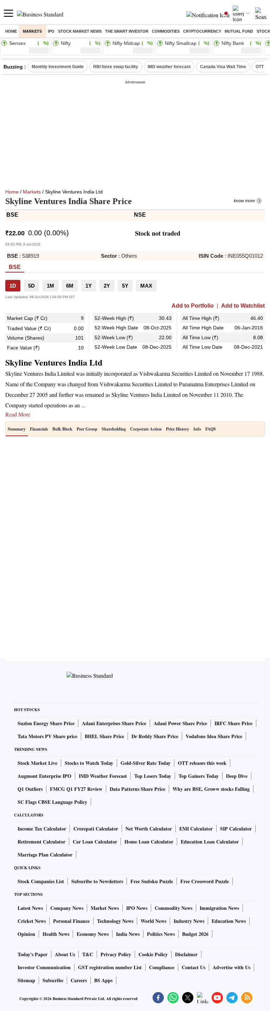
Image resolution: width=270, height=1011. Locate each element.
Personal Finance (71, 921)
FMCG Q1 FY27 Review (76, 789)
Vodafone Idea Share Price (214, 736)
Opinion (26, 934)
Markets (32, 31)
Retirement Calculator (41, 841)
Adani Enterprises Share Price (114, 723)
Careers (79, 980)
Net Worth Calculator (149, 828)
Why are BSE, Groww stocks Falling (211, 789)
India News (128, 934)
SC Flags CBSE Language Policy (52, 802)
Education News (229, 921)
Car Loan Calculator (95, 841)
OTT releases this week (202, 763)
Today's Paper (32, 954)
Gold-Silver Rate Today (146, 763)
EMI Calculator (196, 828)
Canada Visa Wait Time (223, 66)
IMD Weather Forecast (103, 776)
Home (11, 31)
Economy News (93, 934)
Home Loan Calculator (148, 841)
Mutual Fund (239, 31)
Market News (105, 908)
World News (153, 921)
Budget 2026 (195, 934)
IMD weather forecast (169, 66)
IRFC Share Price (233, 723)
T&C (87, 954)
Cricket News (32, 921)
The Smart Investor (126, 31)
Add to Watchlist (243, 305)
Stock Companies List (41, 881)
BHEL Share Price (104, 736)
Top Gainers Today (199, 776)
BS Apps (103, 980)
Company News (66, 908)
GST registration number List (110, 967)
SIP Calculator (236, 828)
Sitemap (26, 980)
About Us (65, 954)
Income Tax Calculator (42, 828)
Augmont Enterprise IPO (44, 776)
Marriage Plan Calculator (45, 854)
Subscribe (53, 980)
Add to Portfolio (193, 305)
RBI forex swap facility (115, 66)
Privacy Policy (116, 954)
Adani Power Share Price (180, 723)
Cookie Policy (153, 954)
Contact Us (193, 967)
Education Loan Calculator (210, 841)
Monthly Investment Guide (58, 66)
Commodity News (173, 908)
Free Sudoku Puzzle (151, 881)
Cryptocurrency (202, 31)
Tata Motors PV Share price (47, 736)
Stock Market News (80, 31)
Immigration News (219, 908)
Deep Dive (237, 776)
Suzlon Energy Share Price (46, 723)
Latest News (30, 908)
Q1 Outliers (30, 789)
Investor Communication (44, 967)
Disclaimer (186, 954)
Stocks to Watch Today (89, 763)
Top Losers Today (152, 776)
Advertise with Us (231, 967)
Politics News (161, 934)
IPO (51, 31)
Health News (56, 934)
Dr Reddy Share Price (154, 736)
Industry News (189, 921)
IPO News (136, 908)
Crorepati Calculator (95, 828)
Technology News (115, 921)
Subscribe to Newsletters (97, 881)
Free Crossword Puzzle (204, 881)
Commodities (166, 31)
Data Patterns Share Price (137, 789)
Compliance (161, 967)
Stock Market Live (37, 763)
